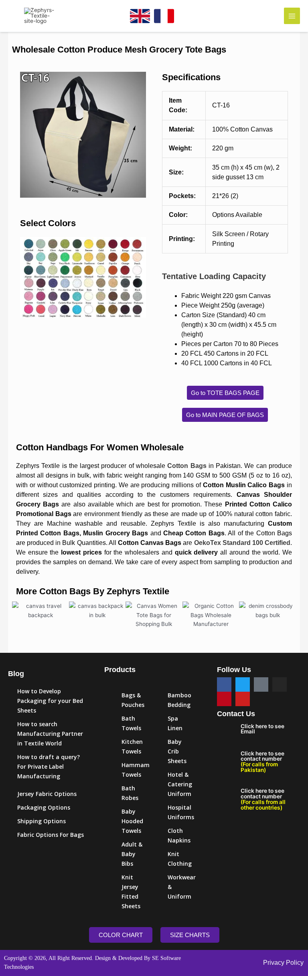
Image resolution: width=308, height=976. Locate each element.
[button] (28, 135)
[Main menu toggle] (292, 16)
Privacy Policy (283, 962)
